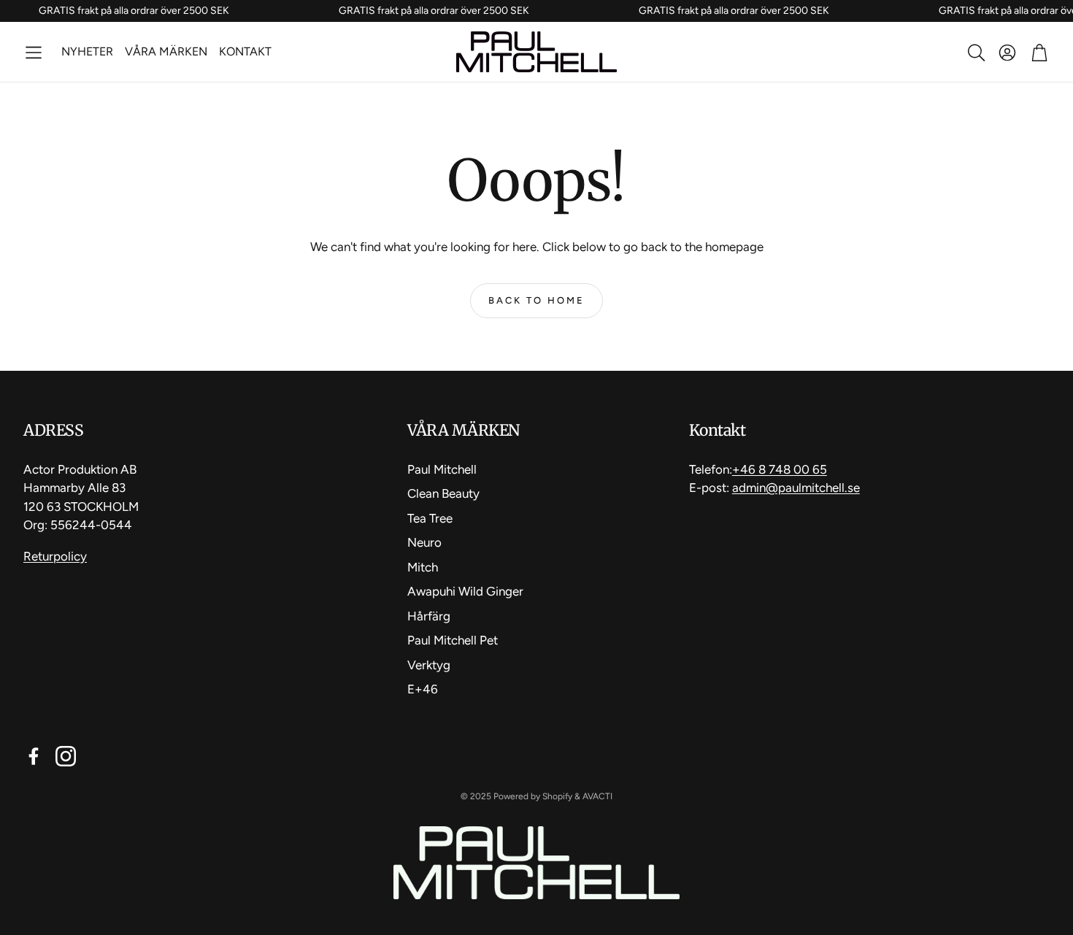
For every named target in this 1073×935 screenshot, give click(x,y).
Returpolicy (55, 556)
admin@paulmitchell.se (796, 487)
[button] (33, 52)
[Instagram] (65, 756)
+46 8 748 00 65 (779, 469)
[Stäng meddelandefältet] (1058, 11)
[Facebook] (33, 756)
